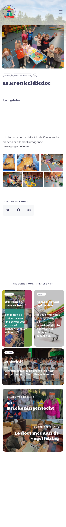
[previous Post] (33, 435)
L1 (35, 75)
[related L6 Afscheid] (33, 366)
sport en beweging (22, 75)
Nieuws (7, 75)
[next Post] (33, 404)
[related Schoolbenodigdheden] (49, 318)
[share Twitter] (8, 210)
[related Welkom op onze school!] (17, 318)
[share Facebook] (18, 210)
